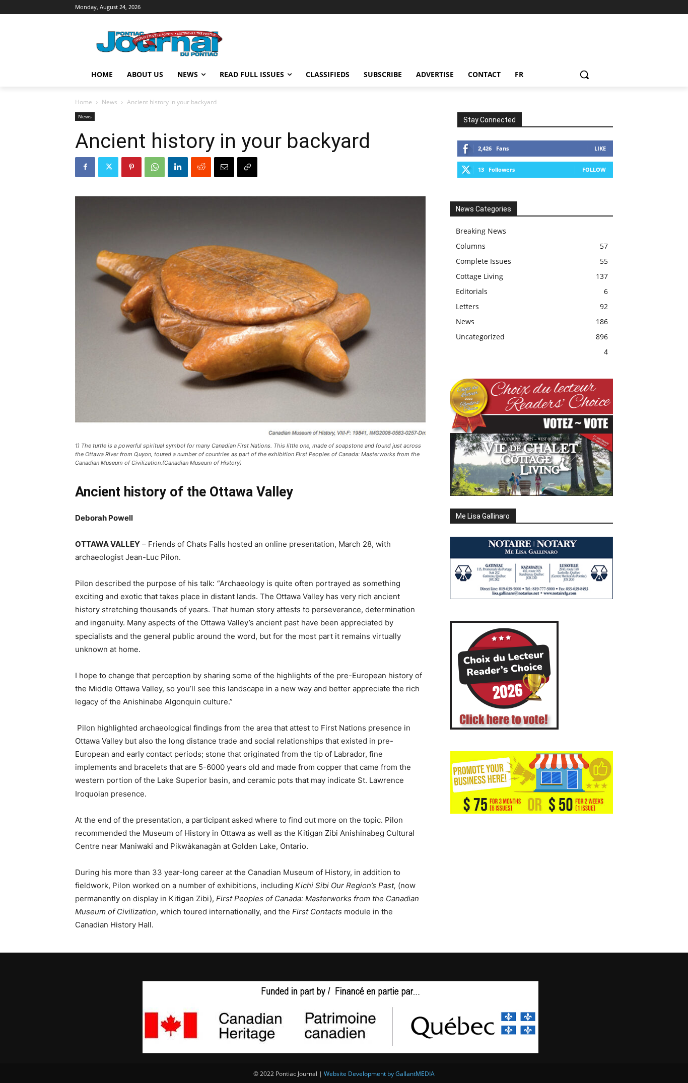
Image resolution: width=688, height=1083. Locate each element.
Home (83, 102)
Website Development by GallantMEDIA (379, 1073)
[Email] (224, 167)
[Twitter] (108, 167)
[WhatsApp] (155, 167)
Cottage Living (479, 276)
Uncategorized (480, 336)
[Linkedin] (178, 167)
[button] (584, 74)
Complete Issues (483, 261)
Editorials (472, 291)
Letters (467, 306)
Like (600, 148)
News (109, 102)
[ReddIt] (201, 167)
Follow (594, 169)
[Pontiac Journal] (160, 43)
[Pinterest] (131, 167)
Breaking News (481, 231)
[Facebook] (85, 167)
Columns (471, 246)
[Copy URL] (247, 167)
